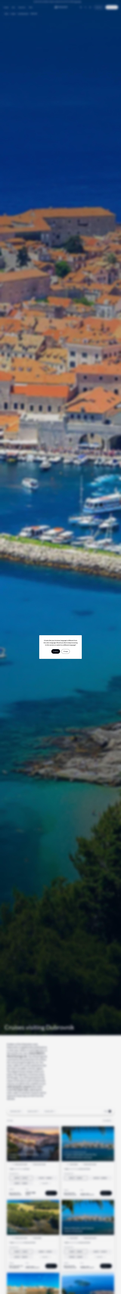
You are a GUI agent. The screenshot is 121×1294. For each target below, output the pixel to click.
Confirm (55, 651)
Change (65, 651)
